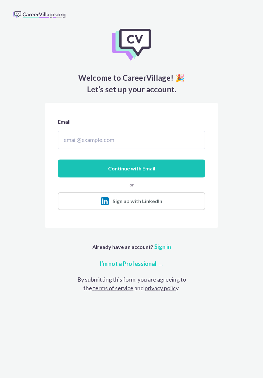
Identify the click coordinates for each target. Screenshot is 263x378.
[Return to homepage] (42, 14)
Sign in (162, 246)
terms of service (112, 288)
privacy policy (161, 288)
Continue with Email (131, 168)
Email (64, 122)
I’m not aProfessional (128, 263)
